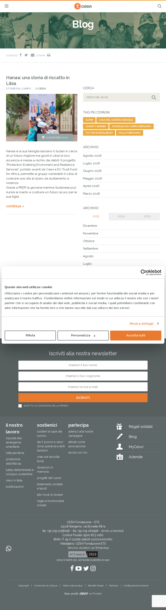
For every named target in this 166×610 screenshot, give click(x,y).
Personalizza (80, 335)
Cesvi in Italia (14, 480)
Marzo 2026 (91, 193)
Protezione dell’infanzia (13, 461)
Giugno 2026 (92, 171)
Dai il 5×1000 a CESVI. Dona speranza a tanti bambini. (51, 446)
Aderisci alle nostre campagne (80, 433)
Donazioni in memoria (45, 469)
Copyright (23, 585)
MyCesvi (136, 447)
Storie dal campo (18, 88)
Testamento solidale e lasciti (50, 486)
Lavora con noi (77, 452)
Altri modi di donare (50, 494)
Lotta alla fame (15, 453)
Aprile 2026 (91, 186)
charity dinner (95, 126)
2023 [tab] (147, 216)
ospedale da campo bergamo (131, 126)
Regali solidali (140, 426)
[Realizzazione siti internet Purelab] (83, 594)
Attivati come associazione (76, 444)
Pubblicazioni (15, 486)
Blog (133, 437)
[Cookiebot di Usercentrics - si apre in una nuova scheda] (143, 272)
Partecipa (78, 425)
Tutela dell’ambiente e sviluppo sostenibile (20, 472)
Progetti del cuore (49, 478)
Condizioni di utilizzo (45, 585)
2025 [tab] (96, 216)
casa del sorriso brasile (116, 120)
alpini (89, 120)
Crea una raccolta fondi (48, 459)
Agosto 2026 (92, 155)
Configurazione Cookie (136, 585)
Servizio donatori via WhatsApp (88, 547)
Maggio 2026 (92, 178)
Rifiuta (30, 335)
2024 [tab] (121, 216)
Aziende (136, 457)
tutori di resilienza (99, 132)
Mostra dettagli (142, 323)
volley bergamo (129, 132)
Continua (13, 206)
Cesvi (42, 88)
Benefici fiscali (96, 585)
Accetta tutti (135, 335)
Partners (113, 585)
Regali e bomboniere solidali (50, 503)
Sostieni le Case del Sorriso (49, 433)
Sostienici (47, 425)
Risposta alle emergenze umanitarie (14, 442)
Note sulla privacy (73, 585)
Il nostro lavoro (14, 428)
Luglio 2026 (91, 163)
